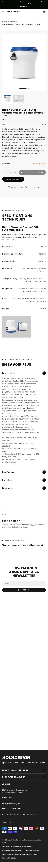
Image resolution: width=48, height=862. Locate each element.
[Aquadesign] (13, 12)
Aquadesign (11, 840)
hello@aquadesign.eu (11, 803)
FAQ (33, 524)
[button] (3, 11)
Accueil (4, 21)
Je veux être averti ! (13, 179)
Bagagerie (13, 21)
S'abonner (25, 590)
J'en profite (23, 7)
